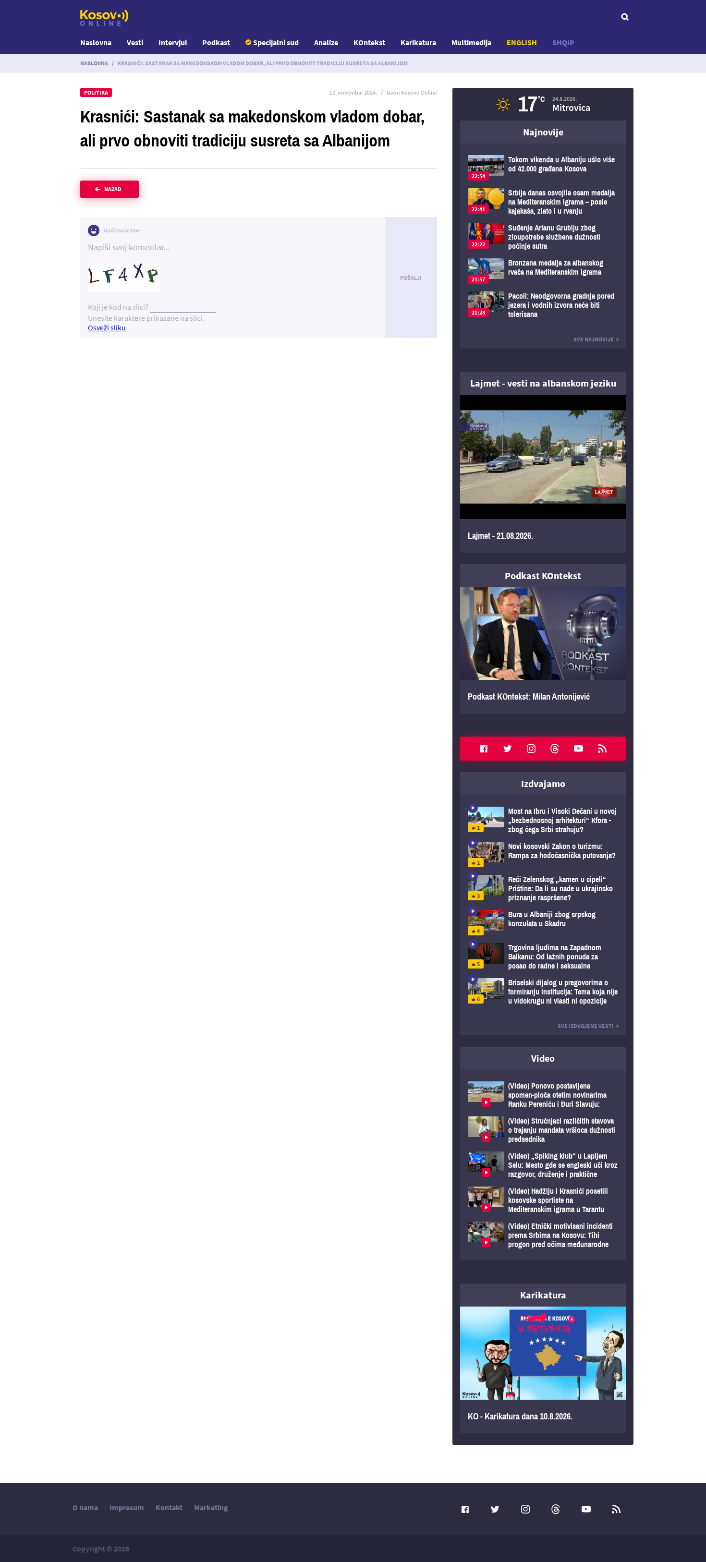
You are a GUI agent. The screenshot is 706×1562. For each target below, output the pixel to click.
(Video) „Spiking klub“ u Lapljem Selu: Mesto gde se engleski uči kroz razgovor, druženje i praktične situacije (543, 1165)
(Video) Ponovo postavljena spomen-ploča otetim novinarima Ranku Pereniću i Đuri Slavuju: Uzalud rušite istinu (543, 1095)
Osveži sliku (107, 327)
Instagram (531, 748)
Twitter (507, 748)
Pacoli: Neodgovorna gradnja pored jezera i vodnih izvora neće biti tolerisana (543, 305)
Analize (326, 42)
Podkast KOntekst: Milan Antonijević (543, 650)
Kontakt (169, 1507)
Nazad (113, 189)
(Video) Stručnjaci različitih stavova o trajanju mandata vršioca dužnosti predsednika (543, 1130)
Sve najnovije (593, 339)
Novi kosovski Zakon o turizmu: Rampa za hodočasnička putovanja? (543, 854)
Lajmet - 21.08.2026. (543, 474)
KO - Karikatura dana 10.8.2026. (543, 1370)
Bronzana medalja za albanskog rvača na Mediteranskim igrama (543, 271)
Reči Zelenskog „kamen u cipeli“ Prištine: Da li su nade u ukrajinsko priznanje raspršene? (543, 888)
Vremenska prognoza (543, 104)
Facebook (483, 748)
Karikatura (418, 42)
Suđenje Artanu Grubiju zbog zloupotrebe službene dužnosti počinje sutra (543, 237)
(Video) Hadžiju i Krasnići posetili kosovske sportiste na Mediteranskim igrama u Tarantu (543, 1200)
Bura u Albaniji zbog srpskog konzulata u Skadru (543, 922)
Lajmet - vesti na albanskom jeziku (543, 383)
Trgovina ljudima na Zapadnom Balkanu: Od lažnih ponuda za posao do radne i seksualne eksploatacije (543, 956)
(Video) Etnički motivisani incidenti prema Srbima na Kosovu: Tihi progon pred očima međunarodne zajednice (543, 1235)
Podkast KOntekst (543, 575)
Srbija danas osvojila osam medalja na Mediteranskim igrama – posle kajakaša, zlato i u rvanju (543, 202)
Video (543, 1058)
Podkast (216, 42)
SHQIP (563, 42)
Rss (602, 748)
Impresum (127, 1507)
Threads (555, 748)
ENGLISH (522, 42)
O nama (85, 1507)
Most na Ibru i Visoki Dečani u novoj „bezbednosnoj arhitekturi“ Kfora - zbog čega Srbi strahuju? (543, 820)
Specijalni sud (276, 42)
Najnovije (543, 132)
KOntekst (369, 42)
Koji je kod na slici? (118, 307)
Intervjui (172, 42)
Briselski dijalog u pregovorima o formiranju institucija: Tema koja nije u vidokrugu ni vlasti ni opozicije (543, 991)
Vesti (135, 42)
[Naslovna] (104, 18)
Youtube (579, 748)
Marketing (211, 1507)
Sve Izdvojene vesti (586, 1025)
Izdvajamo (543, 783)
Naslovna (95, 42)
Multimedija (471, 42)
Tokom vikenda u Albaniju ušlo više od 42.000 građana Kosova (543, 168)
